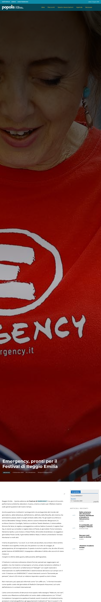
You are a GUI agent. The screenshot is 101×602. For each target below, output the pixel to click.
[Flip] (40, 495)
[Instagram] (86, 1)
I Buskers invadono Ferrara (86, 546)
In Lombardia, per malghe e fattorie (86, 526)
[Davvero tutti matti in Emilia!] (74, 538)
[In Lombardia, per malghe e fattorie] (74, 528)
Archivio (6, 472)
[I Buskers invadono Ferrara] (74, 549)
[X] (22, 495)
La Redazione (31, 472)
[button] (97, 7)
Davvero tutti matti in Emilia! (85, 536)
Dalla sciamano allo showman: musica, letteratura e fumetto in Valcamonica (86, 515)
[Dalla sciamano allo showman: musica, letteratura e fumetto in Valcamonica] (74, 515)
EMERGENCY (42, 501)
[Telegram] (35, 495)
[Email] (31, 495)
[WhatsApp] (26, 495)
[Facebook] (82, 1)
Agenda (81, 521)
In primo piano (83, 528)
